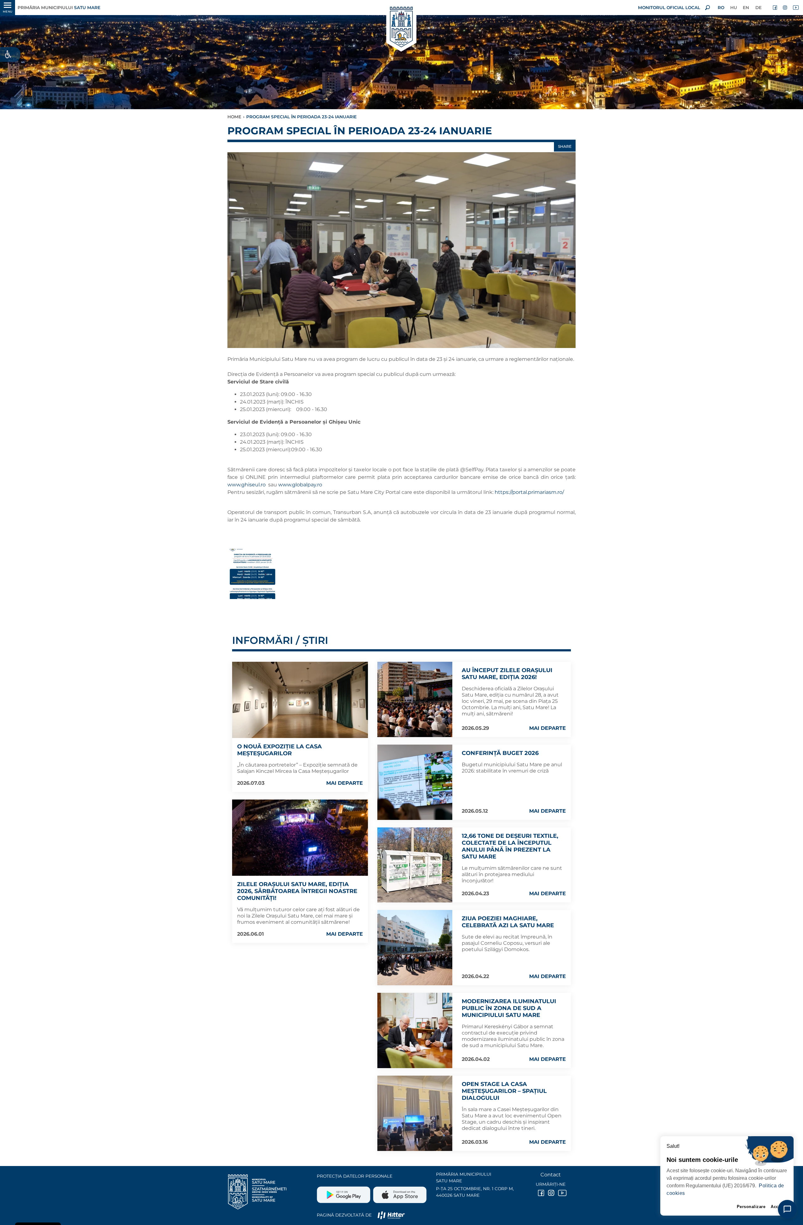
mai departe (344, 783)
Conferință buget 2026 (500, 753)
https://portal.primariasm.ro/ (530, 492)
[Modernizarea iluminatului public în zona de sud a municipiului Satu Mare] (415, 1030)
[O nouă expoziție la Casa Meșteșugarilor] (300, 700)
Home (234, 116)
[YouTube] (795, 7)
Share (565, 146)
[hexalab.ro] (391, 1214)
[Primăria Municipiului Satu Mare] (401, 27)
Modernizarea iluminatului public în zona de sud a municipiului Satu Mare (509, 1008)
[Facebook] (775, 7)
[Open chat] (787, 1209)
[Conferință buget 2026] (415, 782)
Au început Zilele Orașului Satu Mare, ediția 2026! (507, 674)
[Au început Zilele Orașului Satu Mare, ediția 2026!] (415, 699)
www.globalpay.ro (300, 485)
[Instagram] (785, 7)
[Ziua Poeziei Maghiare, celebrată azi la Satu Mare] (415, 947)
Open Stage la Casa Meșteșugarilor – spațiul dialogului (504, 1091)
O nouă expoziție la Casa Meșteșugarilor (279, 750)
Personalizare (751, 1206)
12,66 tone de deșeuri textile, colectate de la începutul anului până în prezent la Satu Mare (510, 846)
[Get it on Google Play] (344, 1192)
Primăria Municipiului (59, 7)
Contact (550, 1175)
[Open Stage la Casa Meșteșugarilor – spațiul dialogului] (415, 1113)
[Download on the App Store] (399, 1192)
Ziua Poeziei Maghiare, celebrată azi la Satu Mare (508, 922)
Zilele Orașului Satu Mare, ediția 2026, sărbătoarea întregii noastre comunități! (297, 891)
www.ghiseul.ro (246, 485)
